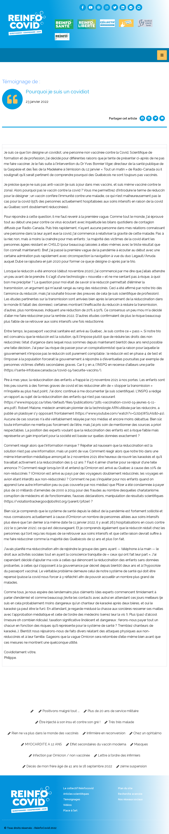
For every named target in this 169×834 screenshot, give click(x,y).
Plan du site (125, 788)
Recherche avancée (130, 793)
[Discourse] (139, 7)
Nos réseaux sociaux (130, 799)
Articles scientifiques (76, 793)
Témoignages (71, 799)
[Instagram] (106, 7)
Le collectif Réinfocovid (78, 788)
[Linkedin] (123, 7)
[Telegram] (131, 7)
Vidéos (67, 805)
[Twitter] (114, 7)
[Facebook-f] (82, 7)
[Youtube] (90, 7)
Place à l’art (70, 810)
